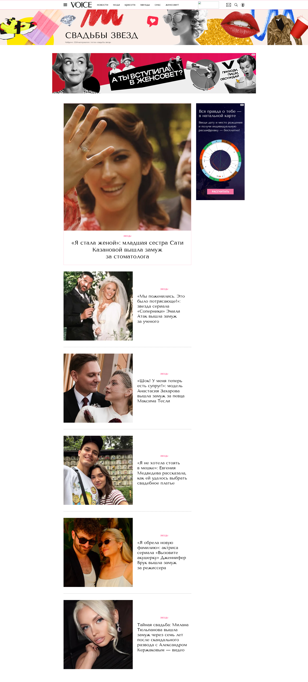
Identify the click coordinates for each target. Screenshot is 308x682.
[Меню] (65, 5)
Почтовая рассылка (228, 5)
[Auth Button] (243, 5)
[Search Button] (236, 5)
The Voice (81, 5)
